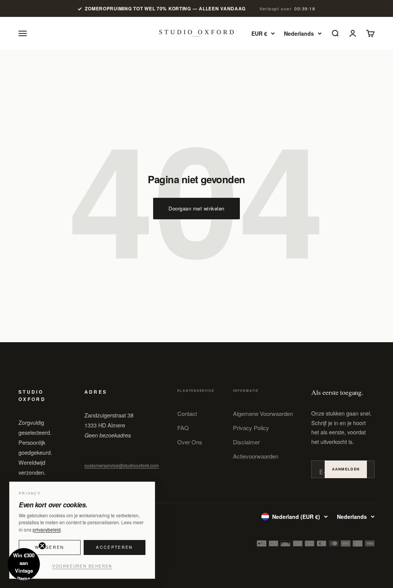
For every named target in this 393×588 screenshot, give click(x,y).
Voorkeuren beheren (82, 566)
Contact (187, 413)
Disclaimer (246, 442)
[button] (24, 564)
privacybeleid (47, 529)
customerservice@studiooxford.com (121, 465)
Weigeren (49, 547)
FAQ (183, 428)
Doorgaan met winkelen (196, 208)
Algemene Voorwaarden (263, 413)
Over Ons (189, 442)
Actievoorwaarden (255, 456)
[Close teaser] (42, 546)
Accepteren (114, 547)
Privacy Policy (251, 428)
